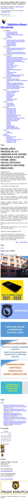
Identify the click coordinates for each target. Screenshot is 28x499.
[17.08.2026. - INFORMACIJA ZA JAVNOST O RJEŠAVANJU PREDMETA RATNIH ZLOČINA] (2, 448)
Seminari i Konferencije (12, 120)
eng (8, 14)
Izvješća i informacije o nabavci (14, 139)
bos (4, 14)
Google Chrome (4, 8)
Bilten (8, 71)
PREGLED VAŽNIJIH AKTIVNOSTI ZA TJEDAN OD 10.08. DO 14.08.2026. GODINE (15, 418)
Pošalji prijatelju (23, 242)
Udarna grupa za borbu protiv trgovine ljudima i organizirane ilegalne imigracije (16, 52)
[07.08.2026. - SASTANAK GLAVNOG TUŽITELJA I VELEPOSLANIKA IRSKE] (2, 456)
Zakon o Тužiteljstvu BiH (13, 91)
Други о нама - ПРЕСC (12, 65)
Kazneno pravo (10, 93)
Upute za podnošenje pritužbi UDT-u (15, 75)
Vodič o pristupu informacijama (14, 60)
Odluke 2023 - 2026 (11, 140)
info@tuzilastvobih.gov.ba (7, 471)
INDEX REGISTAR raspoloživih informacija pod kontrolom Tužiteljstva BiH (17, 58)
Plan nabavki (10, 138)
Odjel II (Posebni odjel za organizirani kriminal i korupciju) (15, 42)
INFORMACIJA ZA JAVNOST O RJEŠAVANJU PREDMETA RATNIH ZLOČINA (13, 415)
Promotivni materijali (11, 72)
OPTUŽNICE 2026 (11, 108)
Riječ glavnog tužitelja (12, 32)
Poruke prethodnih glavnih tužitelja (15, 34)
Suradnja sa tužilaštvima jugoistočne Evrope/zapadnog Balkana (15, 85)
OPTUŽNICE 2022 (11, 114)
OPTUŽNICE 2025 (11, 109)
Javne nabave (7, 135)
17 (1, 439)
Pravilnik (9, 124)
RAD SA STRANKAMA (7, 479)
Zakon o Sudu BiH (11, 92)
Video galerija (10, 64)
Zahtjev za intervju (11, 67)
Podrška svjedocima (11, 45)
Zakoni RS (9, 97)
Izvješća (8, 122)
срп (6, 14)
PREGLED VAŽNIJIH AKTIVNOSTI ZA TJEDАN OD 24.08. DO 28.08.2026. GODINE (15, 406)
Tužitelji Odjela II (11, 105)
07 (7, 436)
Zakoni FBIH (10, 96)
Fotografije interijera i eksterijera (14, 69)
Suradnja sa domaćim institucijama (15, 83)
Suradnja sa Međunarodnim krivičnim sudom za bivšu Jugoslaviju (15, 87)
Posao (8, 131)
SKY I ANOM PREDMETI (13, 76)
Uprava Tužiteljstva (11, 44)
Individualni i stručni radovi (13, 119)
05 (4, 436)
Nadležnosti (9, 37)
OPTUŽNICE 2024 (11, 111)
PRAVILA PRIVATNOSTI (13, 128)
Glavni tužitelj (10, 103)
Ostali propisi (10, 100)
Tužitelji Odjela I (10, 104)
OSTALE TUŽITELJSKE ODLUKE (16, 118)
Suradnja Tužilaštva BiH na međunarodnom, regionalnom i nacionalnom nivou (17, 80)
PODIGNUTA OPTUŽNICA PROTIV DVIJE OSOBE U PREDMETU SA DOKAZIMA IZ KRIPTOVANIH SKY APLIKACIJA (15, 423)
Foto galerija (9, 68)
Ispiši (17, 242)
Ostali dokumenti (11, 126)
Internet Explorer (20, 6)
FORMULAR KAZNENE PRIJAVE (15, 61)
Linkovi (5, 134)
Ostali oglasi (9, 132)
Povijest (8, 36)
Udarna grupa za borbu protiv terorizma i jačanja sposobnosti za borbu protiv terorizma (16, 49)
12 (4, 437)
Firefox (11, 8)
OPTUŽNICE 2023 (11, 112)
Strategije (9, 123)
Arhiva (2, 248)
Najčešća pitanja (10, 62)
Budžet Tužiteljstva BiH (12, 127)
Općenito (9, 56)
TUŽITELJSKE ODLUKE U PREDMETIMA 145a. (14, 116)
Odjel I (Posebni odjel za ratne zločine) (16, 40)
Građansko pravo (11, 95)
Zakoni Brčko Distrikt (12, 99)
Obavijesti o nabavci (11, 136)
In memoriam (10, 73)
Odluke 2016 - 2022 (11, 142)
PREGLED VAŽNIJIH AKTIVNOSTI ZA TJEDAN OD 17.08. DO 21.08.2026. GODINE (15, 410)
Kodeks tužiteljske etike (12, 33)
